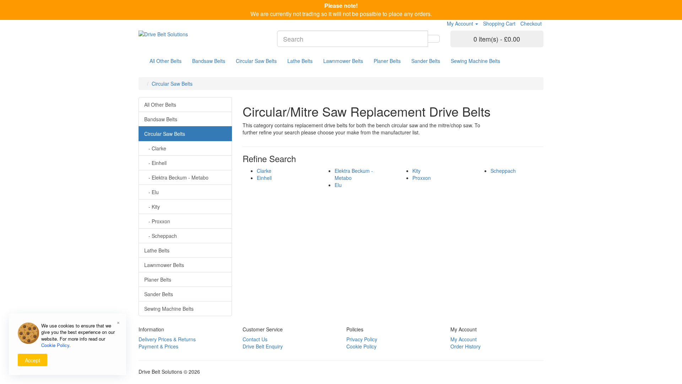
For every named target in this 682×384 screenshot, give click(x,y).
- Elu (151, 192)
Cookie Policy (361, 346)
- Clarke (155, 148)
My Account (463, 339)
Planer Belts (387, 60)
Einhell (264, 177)
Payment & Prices (158, 346)
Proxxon (421, 177)
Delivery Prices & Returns (167, 339)
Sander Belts (425, 60)
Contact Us (255, 339)
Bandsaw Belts (208, 60)
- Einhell (155, 162)
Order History (465, 346)
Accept (32, 360)
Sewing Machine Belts (475, 60)
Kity (416, 170)
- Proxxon (157, 221)
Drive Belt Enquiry (263, 346)
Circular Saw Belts (256, 60)
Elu (338, 184)
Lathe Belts (300, 60)
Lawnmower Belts (343, 60)
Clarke (264, 170)
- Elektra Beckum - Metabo (176, 177)
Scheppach (503, 170)
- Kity (152, 206)
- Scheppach (160, 235)
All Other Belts (166, 60)
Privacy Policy (361, 339)
